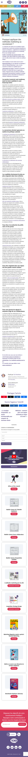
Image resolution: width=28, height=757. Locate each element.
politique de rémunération (9, 134)
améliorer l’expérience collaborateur (17, 122)
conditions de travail (6, 186)
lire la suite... (13, 379)
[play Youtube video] (14, 456)
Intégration (10, 6)
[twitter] (12, 747)
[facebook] (8, 747)
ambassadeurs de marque (8, 68)
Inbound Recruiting (6, 63)
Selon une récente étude (12, 277)
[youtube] (19, 747)
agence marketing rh (6, 365)
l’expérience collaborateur (8, 111)
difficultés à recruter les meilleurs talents (11, 99)
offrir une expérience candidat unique (10, 201)
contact (13, 734)
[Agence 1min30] (9, 2)
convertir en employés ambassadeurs (16, 220)
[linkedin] (16, 747)
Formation (17, 6)
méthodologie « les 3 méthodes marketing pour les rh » (13, 361)
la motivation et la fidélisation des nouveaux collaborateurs (12, 161)
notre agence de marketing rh (13, 357)
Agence (24, 6)
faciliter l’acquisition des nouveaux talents (11, 54)
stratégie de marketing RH (8, 336)
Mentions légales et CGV (14, 754)
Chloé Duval (11, 384)
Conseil (3, 6)
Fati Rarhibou (7, 35)
